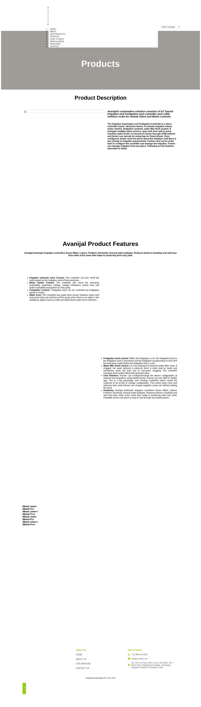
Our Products (57, 34)
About (53, 31)
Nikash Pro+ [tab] (29, 514)
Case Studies (57, 39)
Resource (55, 44)
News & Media (57, 41)
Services (54, 36)
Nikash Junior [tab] (30, 506)
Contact (55, 24)
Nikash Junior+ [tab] (30, 511)
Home (53, 29)
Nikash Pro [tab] (28, 509)
